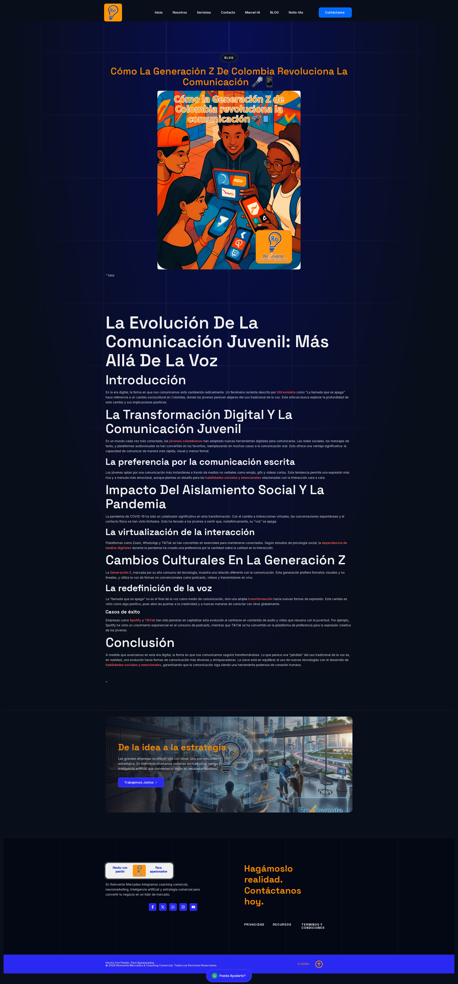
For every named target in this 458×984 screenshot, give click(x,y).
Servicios (204, 12)
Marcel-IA (252, 12)
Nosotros (180, 12)
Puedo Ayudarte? (233, 976)
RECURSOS (282, 924)
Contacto (228, 12)
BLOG (274, 12)
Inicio (159, 12)
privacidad (254, 924)
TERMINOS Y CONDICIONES (313, 926)
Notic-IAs (296, 12)
